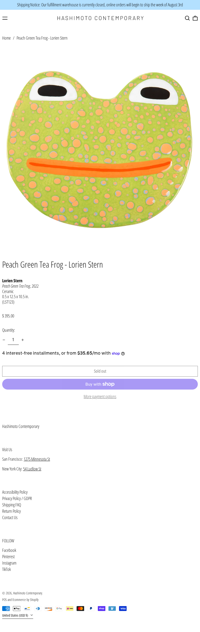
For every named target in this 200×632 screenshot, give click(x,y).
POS (4, 599)
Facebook (9, 550)
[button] (187, 18)
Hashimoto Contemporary (20, 426)
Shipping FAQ (11, 505)
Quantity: (8, 330)
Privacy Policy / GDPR (17, 498)
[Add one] (23, 340)
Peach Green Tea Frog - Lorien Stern (42, 38)
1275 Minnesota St (37, 459)
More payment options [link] (100, 396)
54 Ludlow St (32, 469)
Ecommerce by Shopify (25, 599)
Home (6, 38)
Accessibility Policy (15, 492)
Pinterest (8, 556)
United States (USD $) (15, 615)
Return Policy (11, 511)
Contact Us (10, 517)
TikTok (6, 569)
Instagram (9, 563)
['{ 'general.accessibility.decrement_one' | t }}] (4, 340)
